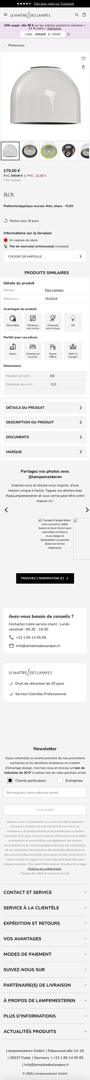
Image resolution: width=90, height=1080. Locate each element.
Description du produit (30, 422)
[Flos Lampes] (26, 195)
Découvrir (54, 28)
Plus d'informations (29, 1016)
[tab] (45, 892)
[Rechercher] (76, 14)
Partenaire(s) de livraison (37, 985)
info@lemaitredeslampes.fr (38, 645)
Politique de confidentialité (44, 868)
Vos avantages (22, 939)
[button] (10, 151)
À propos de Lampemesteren (39, 1000)
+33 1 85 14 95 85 (31, 637)
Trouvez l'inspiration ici (42, 578)
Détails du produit (25, 407)
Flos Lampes (54, 290)
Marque (14, 451)
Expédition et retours (31, 923)
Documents (17, 437)
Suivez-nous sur (24, 969)
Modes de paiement (27, 954)
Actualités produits (29, 1031)
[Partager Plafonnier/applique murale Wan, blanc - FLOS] (83, 66)
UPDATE (43, 34)
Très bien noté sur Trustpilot (54, 4)
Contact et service (27, 892)
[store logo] (32, 14)
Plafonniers (16, 45)
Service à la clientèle (31, 908)
